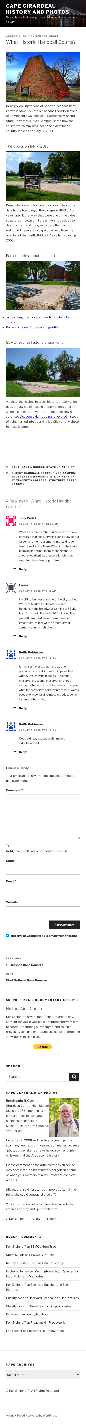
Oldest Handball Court (31, 473)
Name (11, 861)
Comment (14, 790)
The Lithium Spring (49, 1263)
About (10, 1415)
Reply (23, 569)
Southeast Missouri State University (43, 467)
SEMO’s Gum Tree (43, 1246)
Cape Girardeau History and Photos (37, 9)
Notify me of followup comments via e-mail (36, 851)
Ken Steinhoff (47, 36)
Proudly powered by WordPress (37, 1415)
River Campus (64, 473)
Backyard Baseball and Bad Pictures (54, 1298)
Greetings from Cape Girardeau (51, 1306)
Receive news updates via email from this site (43, 936)
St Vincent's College (29, 480)
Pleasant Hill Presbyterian (49, 1322)
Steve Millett (15, 1255)
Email (11, 881)
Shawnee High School (33, 1314)
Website (12, 902)
